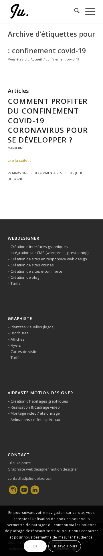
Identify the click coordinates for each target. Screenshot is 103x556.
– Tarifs (14, 283)
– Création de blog (23, 277)
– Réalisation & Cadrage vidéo (34, 407)
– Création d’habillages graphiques (38, 401)
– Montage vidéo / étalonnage (34, 413)
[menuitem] (74, 11)
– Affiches (16, 339)
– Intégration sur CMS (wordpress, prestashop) (48, 252)
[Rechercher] (74, 11)
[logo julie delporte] (43, 11)
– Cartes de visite (22, 351)
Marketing (16, 148)
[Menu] (87, 11)
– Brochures (18, 332)
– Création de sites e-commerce (35, 271)
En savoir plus (64, 546)
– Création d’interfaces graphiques (38, 246)
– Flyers (14, 345)
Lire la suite (17, 160)
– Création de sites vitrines (31, 265)
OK (35, 546)
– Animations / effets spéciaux (34, 419)
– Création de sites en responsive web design (47, 259)
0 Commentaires (48, 173)
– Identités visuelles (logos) (31, 326)
